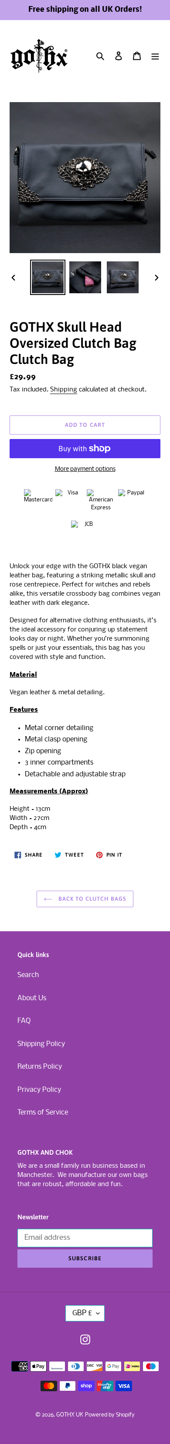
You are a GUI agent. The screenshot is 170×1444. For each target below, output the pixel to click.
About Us (31, 998)
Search (28, 975)
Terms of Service (42, 1112)
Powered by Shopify (110, 1415)
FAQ (24, 1021)
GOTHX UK (69, 1415)
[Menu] (155, 56)
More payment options (85, 469)
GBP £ (82, 1313)
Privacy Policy (39, 1090)
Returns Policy (39, 1066)
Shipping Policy (41, 1044)
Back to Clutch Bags (92, 898)
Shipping (63, 389)
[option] (48, 277)
